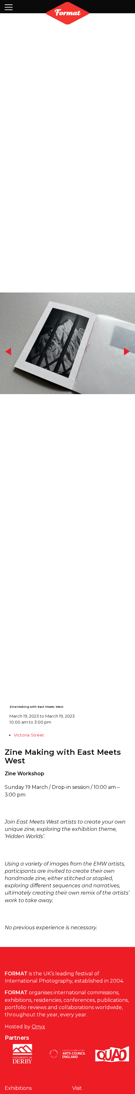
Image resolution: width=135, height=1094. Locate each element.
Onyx (38, 1051)
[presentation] (8, 364)
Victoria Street (29, 759)
